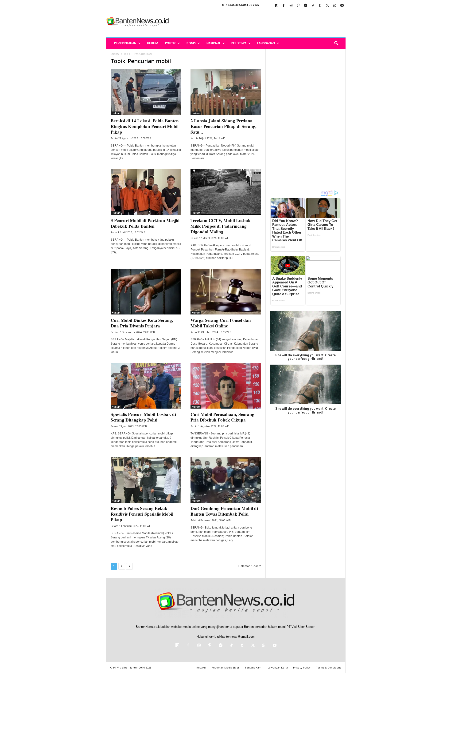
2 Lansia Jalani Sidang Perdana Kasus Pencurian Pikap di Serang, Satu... (224, 126)
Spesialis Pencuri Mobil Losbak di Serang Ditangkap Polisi (143, 417)
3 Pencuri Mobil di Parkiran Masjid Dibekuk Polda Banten (145, 223)
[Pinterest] (298, 5)
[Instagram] (291, 5)
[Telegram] (305, 5)
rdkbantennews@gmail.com (236, 636)
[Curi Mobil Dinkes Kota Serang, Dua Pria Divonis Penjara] (146, 291)
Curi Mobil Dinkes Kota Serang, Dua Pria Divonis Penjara (142, 323)
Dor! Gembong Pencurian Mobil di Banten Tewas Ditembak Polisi (224, 511)
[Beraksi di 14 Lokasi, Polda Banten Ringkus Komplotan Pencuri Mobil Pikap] (146, 92)
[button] (337, 43)
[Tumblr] (320, 5)
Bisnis (191, 43)
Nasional (213, 43)
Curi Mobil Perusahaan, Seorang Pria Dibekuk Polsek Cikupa (222, 417)
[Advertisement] (260, 22)
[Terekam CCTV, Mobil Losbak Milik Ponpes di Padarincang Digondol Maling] (226, 192)
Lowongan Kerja (278, 667)
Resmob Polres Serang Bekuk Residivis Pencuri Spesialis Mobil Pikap (142, 514)
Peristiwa (238, 43)
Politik (170, 43)
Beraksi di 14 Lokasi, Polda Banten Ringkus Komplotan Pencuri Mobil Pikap (145, 126)
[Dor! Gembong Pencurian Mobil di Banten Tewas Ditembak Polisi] (226, 480)
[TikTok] (313, 5)
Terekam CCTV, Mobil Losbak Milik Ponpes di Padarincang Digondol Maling (221, 226)
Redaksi (201, 667)
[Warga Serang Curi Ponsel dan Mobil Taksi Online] (226, 291)
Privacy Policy (302, 667)
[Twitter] (327, 5)
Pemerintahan (125, 43)
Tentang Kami (253, 667)
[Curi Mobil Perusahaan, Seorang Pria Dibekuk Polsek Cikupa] (226, 386)
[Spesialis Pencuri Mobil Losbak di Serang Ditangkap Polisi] (146, 386)
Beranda (115, 54)
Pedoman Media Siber (225, 667)
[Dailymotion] (276, 5)
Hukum (152, 43)
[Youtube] (342, 5)
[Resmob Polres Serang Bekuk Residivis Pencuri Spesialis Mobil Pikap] (146, 480)
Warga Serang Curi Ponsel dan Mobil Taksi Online (221, 323)
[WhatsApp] (335, 5)
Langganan (266, 43)
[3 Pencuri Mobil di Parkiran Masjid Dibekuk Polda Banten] (146, 192)
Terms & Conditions (328, 667)
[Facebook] (284, 5)
